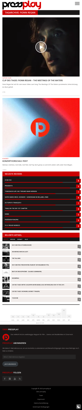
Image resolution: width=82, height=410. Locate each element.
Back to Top (40, 323)
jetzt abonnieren (10, 364)
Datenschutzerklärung (41, 403)
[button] (78, 406)
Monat (19, 239)
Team (41, 395)
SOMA (7, 214)
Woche (12, 239)
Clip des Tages (6, 78)
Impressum (41, 399)
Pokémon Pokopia (11, 220)
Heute (6, 239)
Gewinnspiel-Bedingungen (41, 407)
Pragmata (8, 186)
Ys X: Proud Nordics (12, 225)
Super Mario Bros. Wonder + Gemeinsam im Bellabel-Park (26, 197)
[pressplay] (21, 5)
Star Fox (8, 180)
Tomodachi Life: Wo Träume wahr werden (21, 191)
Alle (26, 239)
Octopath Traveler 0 (13, 203)
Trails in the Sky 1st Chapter (16, 208)
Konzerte (5, 158)
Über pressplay (41, 392)
